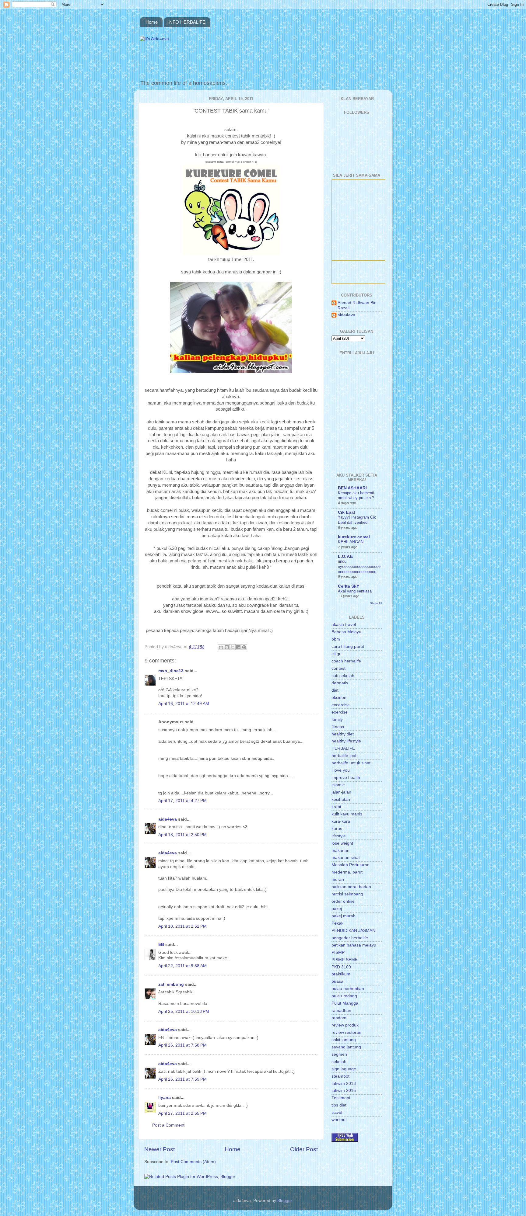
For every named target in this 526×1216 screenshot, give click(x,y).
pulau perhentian (347, 988)
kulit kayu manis (346, 814)
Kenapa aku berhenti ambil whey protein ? (356, 495)
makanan (340, 850)
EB (161, 944)
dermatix (339, 683)
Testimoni (340, 1098)
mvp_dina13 (171, 671)
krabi (336, 806)
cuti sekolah (342, 675)
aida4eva (167, 819)
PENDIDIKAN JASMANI (354, 930)
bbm (335, 639)
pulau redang (344, 996)
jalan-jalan (341, 792)
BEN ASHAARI (352, 488)
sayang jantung (346, 1047)
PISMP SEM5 (344, 959)
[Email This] (221, 647)
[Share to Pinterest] (244, 647)
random (338, 1018)
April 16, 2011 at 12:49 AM (183, 703)
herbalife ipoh (344, 755)
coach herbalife (346, 661)
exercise (339, 712)
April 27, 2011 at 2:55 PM (182, 1113)
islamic (338, 785)
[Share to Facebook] (238, 647)
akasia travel (343, 624)
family (337, 719)
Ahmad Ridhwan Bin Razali (357, 305)
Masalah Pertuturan (350, 865)
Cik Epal (346, 512)
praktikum (340, 974)
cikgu (336, 653)
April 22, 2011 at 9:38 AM (182, 966)
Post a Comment (168, 1125)
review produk (345, 1025)
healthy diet (342, 734)
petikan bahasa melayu (353, 945)
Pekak (337, 923)
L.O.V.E (345, 556)
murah (337, 879)
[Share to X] (233, 647)
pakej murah (343, 916)
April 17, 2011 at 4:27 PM (182, 800)
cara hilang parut (347, 646)
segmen (339, 1054)
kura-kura (340, 821)
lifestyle (338, 836)
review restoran (346, 1032)
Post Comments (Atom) (193, 1161)
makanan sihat (345, 857)
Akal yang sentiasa (355, 591)
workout (339, 1119)
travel (336, 1112)
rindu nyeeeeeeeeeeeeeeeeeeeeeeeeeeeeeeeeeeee (359, 566)
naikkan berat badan (351, 886)
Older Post (304, 1149)
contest (338, 668)
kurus (336, 828)
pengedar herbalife (349, 938)
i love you (340, 770)
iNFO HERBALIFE (186, 22)
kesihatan (340, 799)
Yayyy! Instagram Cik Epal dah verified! (357, 520)
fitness (337, 726)
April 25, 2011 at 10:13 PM (183, 1011)
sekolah (338, 1061)
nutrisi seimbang (347, 894)
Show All (376, 603)
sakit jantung (343, 1039)
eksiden (338, 697)
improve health (345, 777)
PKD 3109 (341, 967)
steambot (340, 1076)
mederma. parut (347, 872)
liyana (164, 1097)
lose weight (342, 843)
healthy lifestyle (346, 741)
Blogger (284, 1200)
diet (334, 690)
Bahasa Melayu (346, 632)
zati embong (171, 984)
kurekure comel (354, 537)
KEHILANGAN (350, 542)
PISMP (338, 952)
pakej (336, 908)
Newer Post (159, 1149)
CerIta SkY (348, 586)
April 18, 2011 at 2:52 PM (182, 926)
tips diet (338, 1105)
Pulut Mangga (344, 1003)
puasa (337, 981)
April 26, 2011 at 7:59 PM (182, 1079)
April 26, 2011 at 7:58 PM (182, 1045)
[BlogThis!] (227, 647)
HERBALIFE (343, 748)
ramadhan (341, 1010)
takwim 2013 (343, 1083)
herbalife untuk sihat (350, 763)
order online (343, 901)
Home (152, 22)
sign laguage (343, 1069)
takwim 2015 (343, 1090)
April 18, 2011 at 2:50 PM (182, 834)
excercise (340, 705)
